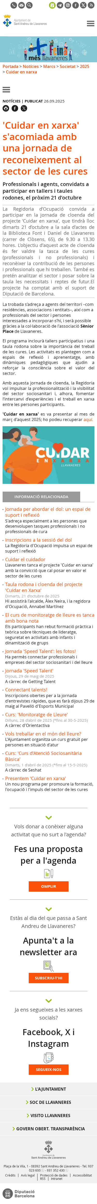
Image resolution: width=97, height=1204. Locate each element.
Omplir (48, 886)
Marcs (49, 66)
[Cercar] (29, 7)
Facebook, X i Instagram (49, 1037)
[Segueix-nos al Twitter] (83, 7)
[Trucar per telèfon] (13, 7)
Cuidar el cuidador (25, 559)
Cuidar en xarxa (21, 72)
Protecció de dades (54, 1175)
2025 (84, 66)
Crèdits (10, 1175)
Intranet (56, 1179)
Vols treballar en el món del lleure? (43, 734)
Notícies (31, 66)
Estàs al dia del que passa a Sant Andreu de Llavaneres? (48, 922)
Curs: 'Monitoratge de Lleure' (36, 714)
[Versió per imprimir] (7, 108)
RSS (43, 1179)
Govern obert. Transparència (50, 1129)
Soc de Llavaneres (50, 1102)
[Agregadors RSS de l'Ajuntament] (91, 7)
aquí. (88, 419)
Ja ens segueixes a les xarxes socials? (49, 1013)
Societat (68, 66)
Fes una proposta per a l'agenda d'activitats (48, 860)
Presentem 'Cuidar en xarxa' (35, 778)
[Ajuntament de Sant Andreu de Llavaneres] (48, 1157)
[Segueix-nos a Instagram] (67, 7)
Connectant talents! (26, 689)
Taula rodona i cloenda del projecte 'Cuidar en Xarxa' (43, 587)
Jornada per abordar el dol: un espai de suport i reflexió (48, 512)
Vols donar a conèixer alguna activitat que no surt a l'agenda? (48, 830)
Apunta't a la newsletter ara (48, 946)
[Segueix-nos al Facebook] (75, 7)
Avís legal (28, 1175)
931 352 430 (56, 1170)
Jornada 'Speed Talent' (29, 671)
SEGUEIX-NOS (48, 1069)
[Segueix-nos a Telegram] (60, 7)
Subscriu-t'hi (48, 978)
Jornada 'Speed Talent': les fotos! (40, 651)
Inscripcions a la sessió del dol (38, 540)
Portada (10, 66)
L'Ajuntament (50, 1089)
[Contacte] (21, 7)
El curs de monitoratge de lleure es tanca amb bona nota (49, 618)
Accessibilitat (82, 1175)
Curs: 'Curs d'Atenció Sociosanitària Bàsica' (43, 756)
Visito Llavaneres (50, 1115)
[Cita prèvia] (52, 5)
